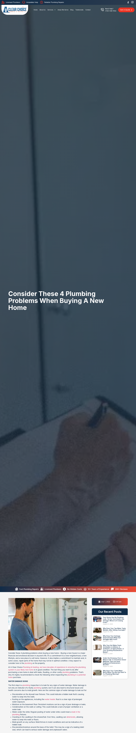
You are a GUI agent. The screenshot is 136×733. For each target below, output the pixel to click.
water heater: (50, 699)
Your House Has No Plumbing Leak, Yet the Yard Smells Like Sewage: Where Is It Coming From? (113, 619)
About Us (42, 10)
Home (36, 10)
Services (50, 10)
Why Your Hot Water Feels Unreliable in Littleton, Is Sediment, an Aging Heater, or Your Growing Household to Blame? (113, 648)
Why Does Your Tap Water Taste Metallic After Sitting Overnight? (114, 629)
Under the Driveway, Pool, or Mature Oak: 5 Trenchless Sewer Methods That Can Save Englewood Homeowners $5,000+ (114, 661)
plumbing (28, 663)
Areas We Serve (63, 10)
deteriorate (71, 717)
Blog (71, 10)
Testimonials (79, 10)
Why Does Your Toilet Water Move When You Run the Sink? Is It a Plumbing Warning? (114, 672)
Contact (88, 10)
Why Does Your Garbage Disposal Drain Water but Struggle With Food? (111, 637)
